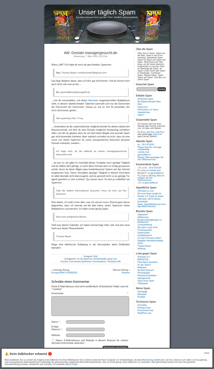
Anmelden (142, 305)
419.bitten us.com (146, 191)
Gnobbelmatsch (145, 235)
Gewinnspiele (144, 233)
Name (55, 321)
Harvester (93, 100)
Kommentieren (99, 261)
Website (55, 335)
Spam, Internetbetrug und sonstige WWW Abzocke (152, 205)
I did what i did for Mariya (149, 199)
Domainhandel (99, 259)
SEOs (140, 243)
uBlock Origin (71, 364)
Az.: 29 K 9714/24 (146, 144)
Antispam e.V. (144, 257)
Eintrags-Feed (144, 308)
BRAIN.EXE (143, 259)
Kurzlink (64, 261)
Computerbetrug (145, 225)
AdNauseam (143, 217)
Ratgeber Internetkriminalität (150, 241)
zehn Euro (157, 134)
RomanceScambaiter (147, 275)
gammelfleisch (144, 155)
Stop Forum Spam (146, 281)
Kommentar (89, 293)
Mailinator (142, 267)
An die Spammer (84, 259)
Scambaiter (143, 201)
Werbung (142, 249)
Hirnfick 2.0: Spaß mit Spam (150, 196)
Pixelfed (141, 297)
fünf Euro (160, 132)
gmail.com (112, 259)
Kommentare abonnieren (80, 261)
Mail (95, 256)
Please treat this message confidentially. (149, 148)
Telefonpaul (143, 283)
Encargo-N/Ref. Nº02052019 (64, 272)
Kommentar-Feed (145, 310)
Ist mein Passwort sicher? (149, 238)
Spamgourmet (144, 278)
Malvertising (147, 360)
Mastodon (142, 294)
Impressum (143, 107)
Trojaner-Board (144, 246)
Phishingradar (144, 273)
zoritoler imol (143, 152)
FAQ (140, 104)
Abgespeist (143, 214)
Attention (126, 272)
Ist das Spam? (144, 265)
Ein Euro (141, 132)
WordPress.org (144, 313)
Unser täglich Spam (107, 12)
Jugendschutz (144, 112)
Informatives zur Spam (148, 110)
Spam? (141, 115)
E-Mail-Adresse (56, 328)
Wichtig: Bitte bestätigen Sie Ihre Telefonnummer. (150, 158)
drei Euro (151, 132)
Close (206, 353)
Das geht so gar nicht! (148, 227)
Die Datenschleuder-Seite (149, 102)
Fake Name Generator (148, 262)
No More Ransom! (146, 270)
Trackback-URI (114, 261)
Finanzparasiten (145, 230)
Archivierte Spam (145, 99)
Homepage (142, 292)
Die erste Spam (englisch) (149, 193)
